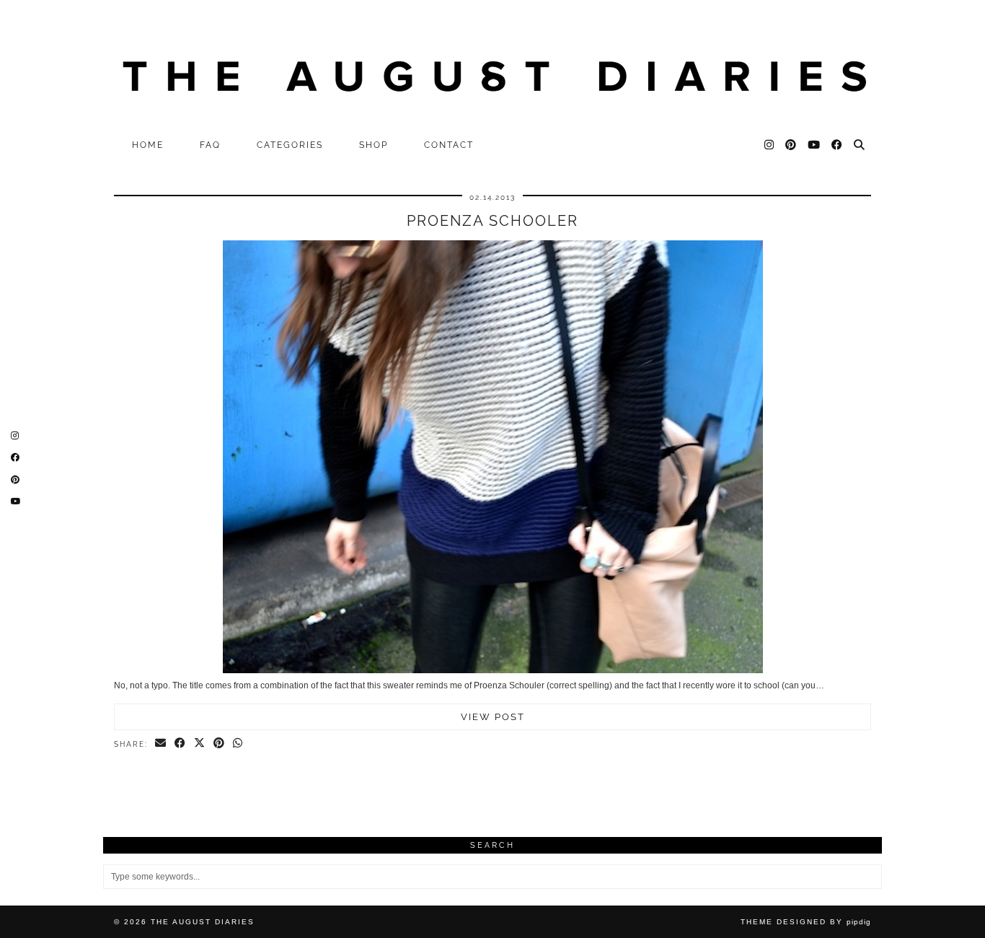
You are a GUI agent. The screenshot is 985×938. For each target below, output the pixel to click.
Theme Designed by (806, 922)
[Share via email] (161, 743)
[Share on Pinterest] (219, 743)
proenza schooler (492, 220)
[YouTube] (814, 145)
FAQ (210, 145)
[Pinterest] (791, 145)
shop (373, 145)
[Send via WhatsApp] (238, 743)
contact (449, 145)
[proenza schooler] (493, 670)
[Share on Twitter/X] (200, 743)
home (148, 145)
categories (290, 145)
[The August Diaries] (492, 65)
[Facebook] (837, 145)
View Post (493, 716)
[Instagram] (769, 145)
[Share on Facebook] (180, 743)
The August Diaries (203, 922)
